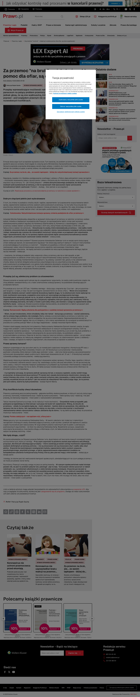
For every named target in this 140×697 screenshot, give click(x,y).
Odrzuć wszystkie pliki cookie (70, 106)
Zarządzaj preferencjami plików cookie (71, 112)
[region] (71, 94)
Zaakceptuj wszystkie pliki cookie (71, 100)
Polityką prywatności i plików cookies (65, 93)
